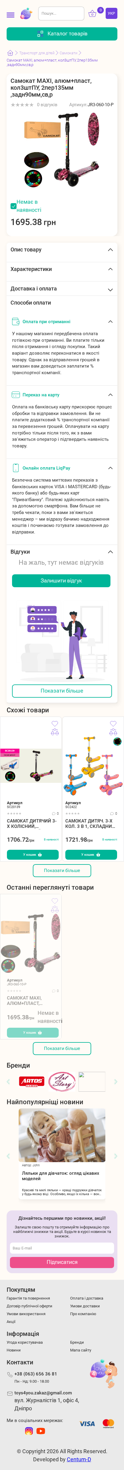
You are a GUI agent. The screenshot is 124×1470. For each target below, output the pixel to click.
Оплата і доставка (86, 1298)
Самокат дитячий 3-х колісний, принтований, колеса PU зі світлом (32, 823)
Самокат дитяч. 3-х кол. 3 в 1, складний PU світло (90, 823)
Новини (14, 1350)
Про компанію (83, 1314)
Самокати (68, 53)
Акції (11, 1321)
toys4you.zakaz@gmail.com (43, 1393)
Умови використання (26, 1314)
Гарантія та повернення (28, 1298)
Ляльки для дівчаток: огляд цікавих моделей (60, 1176)
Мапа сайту (80, 1350)
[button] (8, 1081)
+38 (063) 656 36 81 (35, 1374)
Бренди (77, 1342)
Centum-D (79, 1459)
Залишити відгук (61, 581)
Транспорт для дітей (36, 53)
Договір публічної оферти (29, 1306)
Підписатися (62, 1262)
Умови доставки (85, 1306)
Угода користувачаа (25, 1342)
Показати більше (62, 691)
